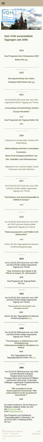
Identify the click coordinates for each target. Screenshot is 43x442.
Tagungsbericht (15, 411)
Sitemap (19, 431)
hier (26, 60)
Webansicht (36, 434)
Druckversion (10, 431)
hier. (33, 82)
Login (38, 431)
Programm (12, 409)
